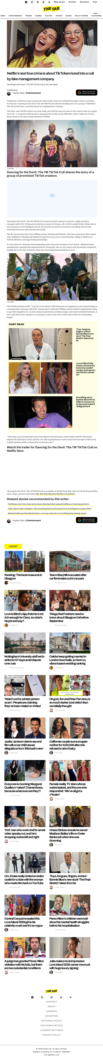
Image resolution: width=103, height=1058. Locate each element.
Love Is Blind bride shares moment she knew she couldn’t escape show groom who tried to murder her (85, 369)
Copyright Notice (51, 1025)
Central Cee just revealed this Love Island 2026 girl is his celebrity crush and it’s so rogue (23, 922)
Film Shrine (96, 16)
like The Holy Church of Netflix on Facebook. (55, 494)
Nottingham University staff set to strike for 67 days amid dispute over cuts (24, 660)
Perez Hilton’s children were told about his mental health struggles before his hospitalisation (69, 922)
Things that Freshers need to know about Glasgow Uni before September (69, 617)
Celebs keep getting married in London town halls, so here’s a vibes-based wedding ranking (67, 660)
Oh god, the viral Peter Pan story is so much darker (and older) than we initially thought (69, 702)
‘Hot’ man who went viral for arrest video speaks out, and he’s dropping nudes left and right (24, 833)
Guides (69, 16)
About (51, 1006)
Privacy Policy (51, 1035)
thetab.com (47, 1049)
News (3, 16)
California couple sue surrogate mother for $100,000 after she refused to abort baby (68, 745)
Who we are (59, 2)
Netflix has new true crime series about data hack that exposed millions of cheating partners (48, 504)
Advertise (84, 2)
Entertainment (15, 16)
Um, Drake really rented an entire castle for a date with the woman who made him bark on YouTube (24, 879)
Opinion (59, 16)
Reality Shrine (81, 16)
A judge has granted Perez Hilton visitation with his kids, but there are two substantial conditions (24, 964)
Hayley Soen (19, 93)
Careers (51, 1011)
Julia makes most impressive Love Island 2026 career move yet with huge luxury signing (69, 964)
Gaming (38, 16)
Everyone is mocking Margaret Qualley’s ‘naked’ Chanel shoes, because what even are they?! (23, 787)
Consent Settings (51, 1030)
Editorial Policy (51, 1021)
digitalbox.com (53, 1055)
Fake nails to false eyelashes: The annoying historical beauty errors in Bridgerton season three (49, 509)
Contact (72, 2)
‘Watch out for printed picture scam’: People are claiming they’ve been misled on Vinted (22, 702)
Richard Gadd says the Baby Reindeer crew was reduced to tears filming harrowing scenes (47, 513)
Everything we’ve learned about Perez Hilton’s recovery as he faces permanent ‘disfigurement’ (85, 402)
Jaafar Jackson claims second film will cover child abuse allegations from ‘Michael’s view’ (23, 745)
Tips (95, 2)
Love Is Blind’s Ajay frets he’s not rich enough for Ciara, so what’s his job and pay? (23, 617)
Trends (28, 16)
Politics (48, 16)
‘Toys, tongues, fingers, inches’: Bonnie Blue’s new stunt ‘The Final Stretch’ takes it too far (85, 335)
